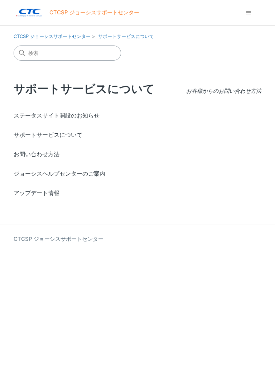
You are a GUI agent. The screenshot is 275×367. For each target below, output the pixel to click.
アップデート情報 (36, 192)
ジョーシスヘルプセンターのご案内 (59, 173)
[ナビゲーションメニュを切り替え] (248, 13)
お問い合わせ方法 (36, 154)
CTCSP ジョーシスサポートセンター (52, 36)
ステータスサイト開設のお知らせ (57, 115)
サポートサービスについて (126, 36)
